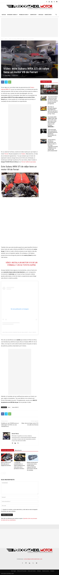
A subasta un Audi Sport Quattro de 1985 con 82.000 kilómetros (49, 91)
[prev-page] (2, 473)
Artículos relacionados (7, 450)
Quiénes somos (45, 571)
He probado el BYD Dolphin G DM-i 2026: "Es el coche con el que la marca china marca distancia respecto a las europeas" (52, 121)
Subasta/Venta (48, 14)
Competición (33, 14)
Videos (6, 39)
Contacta (52, 571)
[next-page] (4, 473)
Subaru (23, 154)
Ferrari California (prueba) (29, 162)
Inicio (2, 39)
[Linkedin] (52, 2)
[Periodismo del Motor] (29, 8)
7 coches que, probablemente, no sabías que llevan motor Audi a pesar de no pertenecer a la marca (19, 465)
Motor (9, 407)
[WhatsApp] (9, 82)
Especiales (40, 14)
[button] (56, 14)
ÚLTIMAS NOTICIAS (46, 81)
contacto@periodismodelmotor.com (33, 559)
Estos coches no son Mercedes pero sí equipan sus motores (6, 464)
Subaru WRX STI (15, 407)
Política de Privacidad (21, 571)
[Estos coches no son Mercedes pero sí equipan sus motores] (6, 457)
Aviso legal (13, 571)
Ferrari (6, 154)
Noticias (4, 14)
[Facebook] (46, 2)
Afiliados (39, 571)
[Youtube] (57, 2)
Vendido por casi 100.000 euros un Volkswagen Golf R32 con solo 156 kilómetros (10, 425)
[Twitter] (54, 2)
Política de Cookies (32, 571)
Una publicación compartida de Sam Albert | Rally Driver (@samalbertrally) (25, 332)
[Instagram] (49, 2)
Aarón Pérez (7, 75)
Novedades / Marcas (12, 14)
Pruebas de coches (23, 14)
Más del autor (18, 450)
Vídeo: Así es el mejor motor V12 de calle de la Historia (29, 424)
